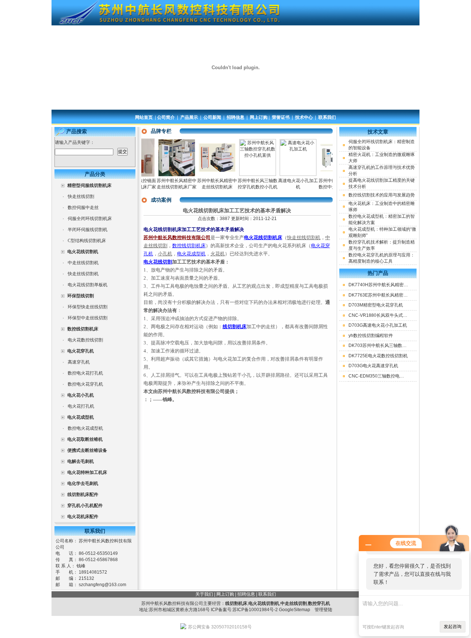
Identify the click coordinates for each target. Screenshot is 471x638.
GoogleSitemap (294, 609)
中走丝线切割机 (83, 262)
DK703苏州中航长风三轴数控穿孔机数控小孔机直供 (399, 345)
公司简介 (166, 117)
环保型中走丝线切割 (87, 317)
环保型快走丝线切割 (87, 306)
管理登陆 (323, 609)
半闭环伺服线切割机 (87, 229)
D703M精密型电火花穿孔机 (375, 305)
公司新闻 (212, 117)
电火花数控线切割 (85, 340)
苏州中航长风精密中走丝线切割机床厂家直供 (168, 187)
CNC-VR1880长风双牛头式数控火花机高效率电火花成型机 (406, 315)
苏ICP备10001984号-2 (255, 609)
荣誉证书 (281, 117)
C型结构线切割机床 (87, 240)
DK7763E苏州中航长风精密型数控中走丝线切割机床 (400, 295)
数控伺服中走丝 (83, 207)
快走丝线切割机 (83, 273)
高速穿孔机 (79, 362)
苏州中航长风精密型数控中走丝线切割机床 (330, 187)
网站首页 (144, 117)
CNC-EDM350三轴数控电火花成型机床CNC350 (396, 376)
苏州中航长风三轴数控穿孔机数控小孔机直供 (249, 187)
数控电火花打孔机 (85, 373)
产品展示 (189, 117)
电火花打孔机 (81, 406)
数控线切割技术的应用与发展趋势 (381, 195)
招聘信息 (235, 117)
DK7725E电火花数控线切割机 (378, 355)
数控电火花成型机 (85, 428)
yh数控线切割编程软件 (370, 335)
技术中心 (304, 117)
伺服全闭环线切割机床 (90, 218)
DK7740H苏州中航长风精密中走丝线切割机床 (393, 284)
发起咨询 (452, 626)
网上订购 (259, 117)
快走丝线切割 (81, 196)
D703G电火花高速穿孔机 (373, 365)
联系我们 (327, 117)
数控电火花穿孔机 (85, 384)
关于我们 (204, 594)
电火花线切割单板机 (87, 284)
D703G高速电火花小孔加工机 (377, 325)
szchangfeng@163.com (102, 584)
